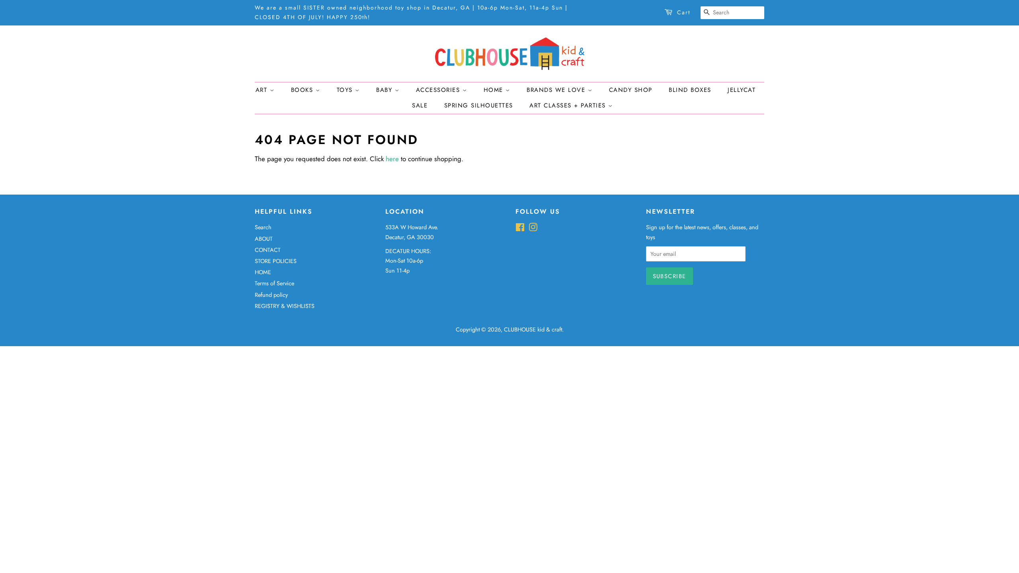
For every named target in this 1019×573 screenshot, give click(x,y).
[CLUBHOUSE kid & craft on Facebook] (520, 229)
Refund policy (271, 295)
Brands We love (557, 90)
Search (263, 227)
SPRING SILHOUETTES (478, 105)
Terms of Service (274, 283)
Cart (683, 12)
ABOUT (264, 239)
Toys (346, 90)
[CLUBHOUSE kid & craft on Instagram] (533, 229)
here (392, 159)
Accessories (439, 90)
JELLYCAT (741, 90)
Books (303, 90)
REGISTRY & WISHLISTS (284, 306)
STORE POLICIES (276, 261)
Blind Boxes (690, 90)
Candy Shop (630, 90)
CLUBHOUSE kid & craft (533, 329)
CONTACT (268, 250)
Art (263, 90)
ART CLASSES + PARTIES (568, 105)
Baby (385, 90)
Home (495, 90)
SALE (420, 105)
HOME (263, 272)
